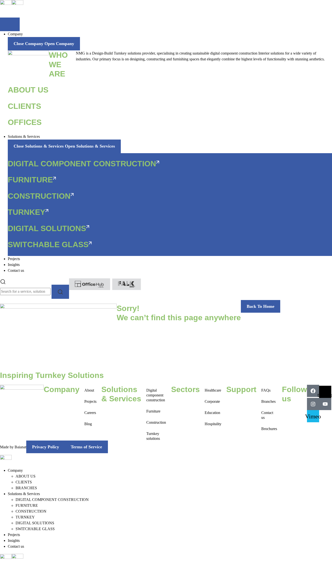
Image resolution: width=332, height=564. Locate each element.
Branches (268, 401)
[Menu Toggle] (10, 24)
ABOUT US (25, 476)
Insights (14, 540)
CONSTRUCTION (31, 511)
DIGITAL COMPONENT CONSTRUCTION (52, 500)
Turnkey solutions (153, 436)
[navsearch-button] (3, 281)
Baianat (20, 447)
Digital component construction (155, 395)
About (89, 390)
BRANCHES (26, 488)
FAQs (266, 390)
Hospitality (213, 424)
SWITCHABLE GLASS (35, 529)
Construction (156, 422)
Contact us (267, 415)
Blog (88, 424)
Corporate (212, 401)
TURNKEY (25, 517)
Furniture (153, 411)
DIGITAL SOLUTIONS (35, 523)
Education (212, 413)
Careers (90, 413)
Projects (90, 401)
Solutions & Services (24, 494)
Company (15, 470)
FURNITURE (27, 505)
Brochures (269, 429)
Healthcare (213, 390)
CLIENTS (24, 482)
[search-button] (60, 292)
